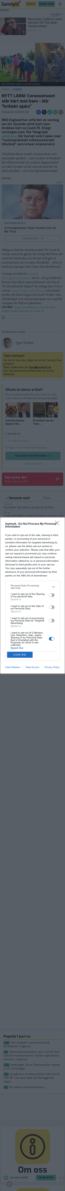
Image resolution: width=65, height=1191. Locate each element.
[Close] (58, 524)
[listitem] (32, 586)
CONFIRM (19, 654)
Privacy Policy (52, 667)
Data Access (32, 667)
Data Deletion (12, 667)
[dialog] (32, 595)
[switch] (51, 595)
